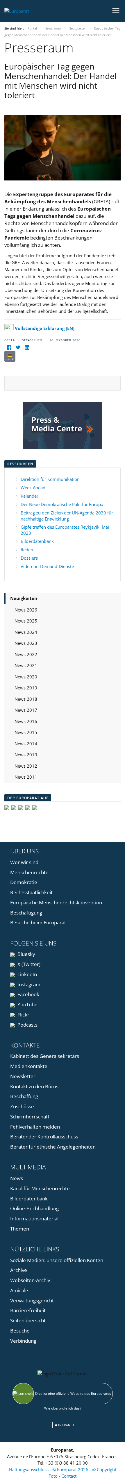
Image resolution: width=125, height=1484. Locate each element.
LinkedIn (26, 974)
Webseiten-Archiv (30, 1280)
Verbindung (23, 1340)
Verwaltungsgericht (32, 1300)
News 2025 (26, 621)
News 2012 (26, 766)
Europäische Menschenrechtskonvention (56, 902)
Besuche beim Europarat (38, 922)
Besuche (20, 1330)
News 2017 (26, 710)
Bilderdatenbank (37, 541)
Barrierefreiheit (28, 1310)
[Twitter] (17, 347)
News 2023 (26, 643)
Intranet (66, 1425)
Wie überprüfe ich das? (62, 1408)
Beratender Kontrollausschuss (44, 1136)
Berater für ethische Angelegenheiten (53, 1146)
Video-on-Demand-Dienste (47, 566)
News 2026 (26, 610)
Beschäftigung (26, 912)
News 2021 (26, 665)
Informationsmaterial (34, 1218)
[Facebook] (8, 347)
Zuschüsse (22, 1106)
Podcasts (27, 1024)
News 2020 (26, 677)
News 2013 (26, 754)
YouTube (27, 1004)
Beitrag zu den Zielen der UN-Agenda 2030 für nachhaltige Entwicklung (67, 516)
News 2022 (26, 654)
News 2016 (26, 721)
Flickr (22, 1014)
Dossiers (29, 558)
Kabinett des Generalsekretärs (44, 1056)
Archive (18, 1270)
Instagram (28, 984)
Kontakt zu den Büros (34, 1086)
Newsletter (22, 1076)
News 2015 (26, 732)
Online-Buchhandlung (34, 1208)
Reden (27, 549)
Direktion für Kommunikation (50, 479)
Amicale (19, 1290)
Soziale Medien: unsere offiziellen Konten (56, 1260)
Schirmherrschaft (29, 1116)
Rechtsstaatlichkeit (31, 892)
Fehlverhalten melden (35, 1126)
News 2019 (26, 688)
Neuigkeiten (23, 598)
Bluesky (25, 954)
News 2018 (26, 699)
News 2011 (26, 777)
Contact (68, 1476)
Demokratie (23, 882)
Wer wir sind (24, 862)
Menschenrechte (29, 872)
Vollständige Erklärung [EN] (44, 328)
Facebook (27, 994)
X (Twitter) (28, 964)
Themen (19, 1228)
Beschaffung (24, 1096)
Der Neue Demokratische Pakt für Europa (62, 504)
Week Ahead (33, 487)
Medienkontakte (28, 1066)
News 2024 (26, 632)
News (16, 1178)
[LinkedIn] (26, 347)
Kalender (29, 496)
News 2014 (26, 743)
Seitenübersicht (28, 1320)
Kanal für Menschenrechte (40, 1188)
